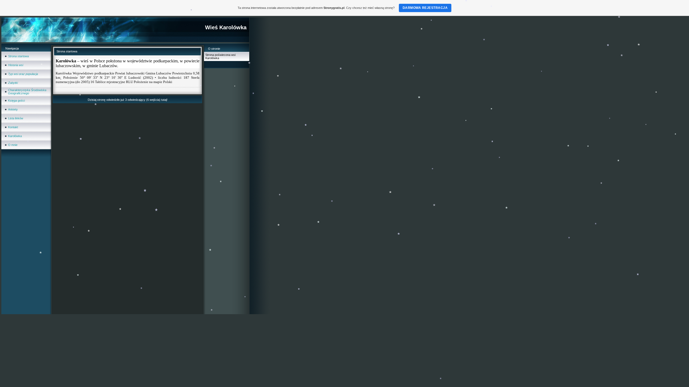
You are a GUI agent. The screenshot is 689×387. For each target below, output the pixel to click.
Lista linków (15, 118)
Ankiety (13, 109)
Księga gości (16, 100)
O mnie (12, 144)
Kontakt (13, 127)
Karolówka (15, 136)
